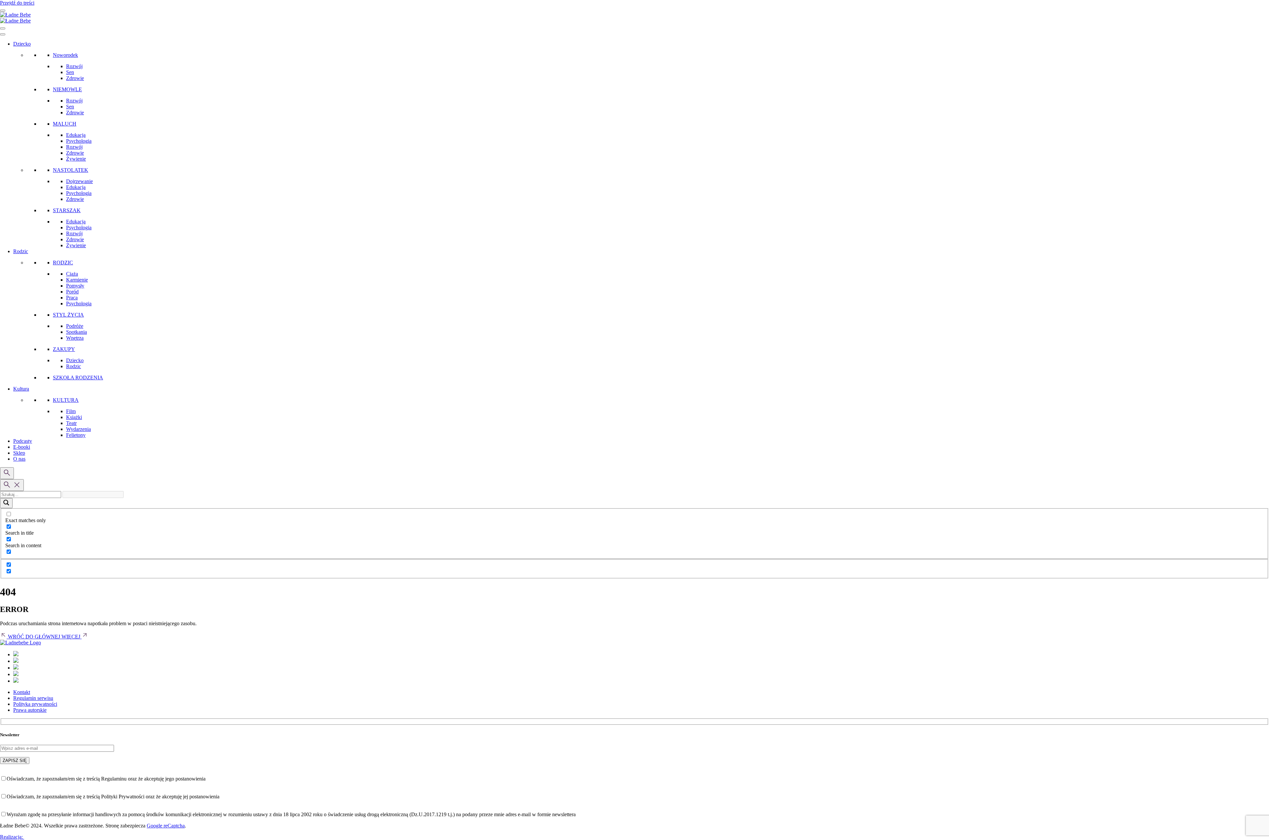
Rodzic (20, 251)
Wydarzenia (78, 429)
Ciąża (72, 274)
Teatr (71, 423)
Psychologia (79, 141)
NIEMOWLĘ (67, 89)
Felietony (76, 435)
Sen (70, 72)
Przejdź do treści (17, 3)
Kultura (21, 389)
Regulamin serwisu (33, 698)
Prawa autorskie (30, 710)
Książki (74, 417)
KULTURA (66, 400)
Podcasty (22, 441)
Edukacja (76, 135)
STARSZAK (67, 210)
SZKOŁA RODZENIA (78, 377)
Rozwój (74, 66)
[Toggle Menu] (2, 34)
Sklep (19, 453)
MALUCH (64, 124)
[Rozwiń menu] (2, 11)
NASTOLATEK (70, 170)
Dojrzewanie (79, 181)
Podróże (74, 326)
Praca (72, 297)
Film (71, 411)
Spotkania (76, 332)
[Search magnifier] (6, 503)
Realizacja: (12, 837)
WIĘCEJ (71, 636)
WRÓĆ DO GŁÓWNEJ (34, 636)
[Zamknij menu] (2, 28)
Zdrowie (75, 78)
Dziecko (22, 44)
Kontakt (21, 692)
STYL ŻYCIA (68, 315)
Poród (72, 291)
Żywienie (76, 159)
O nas (19, 459)
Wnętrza (75, 338)
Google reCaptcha (166, 825)
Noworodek (65, 55)
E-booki (21, 447)
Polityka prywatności (35, 704)
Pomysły (75, 285)
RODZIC (63, 262)
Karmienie (77, 280)
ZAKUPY (64, 349)
